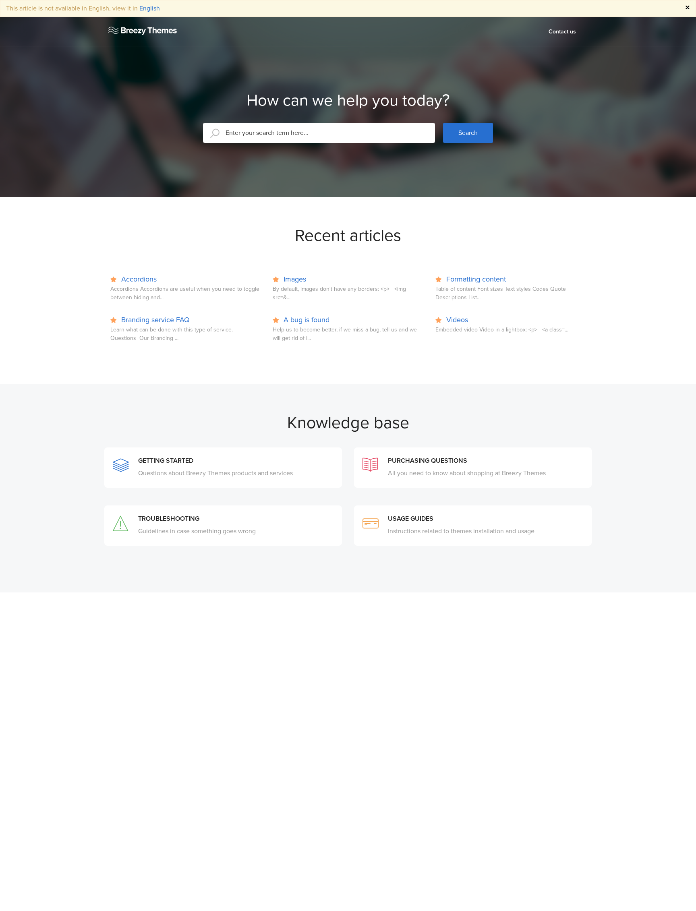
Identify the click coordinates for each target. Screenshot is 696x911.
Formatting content (475, 279)
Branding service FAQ (154, 319)
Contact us (562, 31)
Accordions (138, 279)
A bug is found (305, 319)
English (149, 8)
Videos (456, 319)
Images (294, 279)
